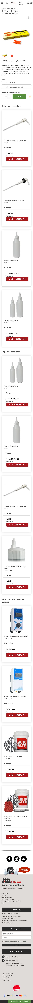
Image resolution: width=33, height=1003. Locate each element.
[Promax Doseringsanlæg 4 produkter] (16, 620)
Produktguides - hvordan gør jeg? (11, 901)
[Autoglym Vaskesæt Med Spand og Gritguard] (16, 800)
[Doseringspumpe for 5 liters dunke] (16, 124)
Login (3, 903)
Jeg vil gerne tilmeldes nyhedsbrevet (16, 941)
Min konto (21, 3)
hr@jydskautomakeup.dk (13, 957)
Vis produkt (17, 158)
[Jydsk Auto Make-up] (14, 3)
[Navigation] (2, 3)
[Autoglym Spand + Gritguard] (16, 740)
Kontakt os (5, 893)
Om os (4, 895)
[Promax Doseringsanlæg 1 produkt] (16, 680)
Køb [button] (19, 96)
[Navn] (16, 933)
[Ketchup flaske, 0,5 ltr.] (16, 244)
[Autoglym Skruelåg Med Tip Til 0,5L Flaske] (16, 550)
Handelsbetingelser (7, 897)
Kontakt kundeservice (16, 951)
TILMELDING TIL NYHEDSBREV (19, 1001)
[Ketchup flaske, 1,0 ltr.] (16, 305)
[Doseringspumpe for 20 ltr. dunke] (16, 184)
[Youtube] (17, 859)
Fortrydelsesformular (8, 899)
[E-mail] (16, 937)
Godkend (16, 945)
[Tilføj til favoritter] (30, 96)
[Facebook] (9, 859)
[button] (27, 17)
